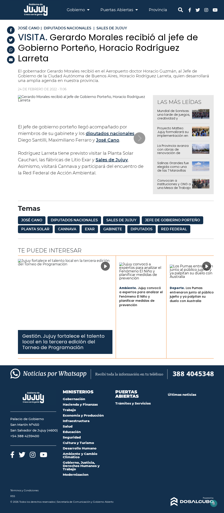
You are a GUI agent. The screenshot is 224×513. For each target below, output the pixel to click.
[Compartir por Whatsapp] (11, 50)
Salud (67, 426)
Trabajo (69, 410)
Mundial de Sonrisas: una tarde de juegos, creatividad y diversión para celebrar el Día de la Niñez (173, 120)
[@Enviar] (11, 60)
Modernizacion (75, 474)
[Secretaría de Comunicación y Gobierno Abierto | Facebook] (189, 9)
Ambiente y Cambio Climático (80, 455)
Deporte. (177, 288)
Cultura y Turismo (78, 443)
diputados (141, 229)
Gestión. (32, 336)
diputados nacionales (110, 133)
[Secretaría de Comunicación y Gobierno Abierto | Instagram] (206, 9)
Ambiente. (128, 288)
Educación (72, 432)
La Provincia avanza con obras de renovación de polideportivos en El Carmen (173, 153)
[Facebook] (11, 30)
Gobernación (74, 399)
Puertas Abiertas (117, 9)
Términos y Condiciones (24, 490)
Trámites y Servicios (133, 403)
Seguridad (72, 437)
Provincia (158, 9)
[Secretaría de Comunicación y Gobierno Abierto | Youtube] (215, 9)
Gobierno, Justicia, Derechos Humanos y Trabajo (81, 465)
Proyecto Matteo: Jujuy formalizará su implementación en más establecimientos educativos (173, 137)
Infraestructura (76, 421)
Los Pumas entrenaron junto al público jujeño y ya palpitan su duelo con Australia (192, 294)
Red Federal (174, 229)
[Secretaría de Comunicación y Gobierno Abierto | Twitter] (198, 9)
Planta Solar (35, 229)
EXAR (90, 229)
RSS (12, 496)
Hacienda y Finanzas (80, 404)
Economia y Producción (83, 415)
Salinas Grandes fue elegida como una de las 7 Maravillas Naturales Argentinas (173, 168)
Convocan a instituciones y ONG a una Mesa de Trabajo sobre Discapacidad (174, 186)
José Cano (107, 140)
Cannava (67, 229)
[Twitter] (11, 40)
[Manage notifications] (213, 503)
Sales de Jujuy (112, 159)
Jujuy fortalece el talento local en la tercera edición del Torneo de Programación (63, 342)
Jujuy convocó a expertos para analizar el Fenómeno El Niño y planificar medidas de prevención (141, 296)
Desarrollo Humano (79, 448)
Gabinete (112, 229)
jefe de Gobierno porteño (172, 220)
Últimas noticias (182, 394)
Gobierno (76, 9)
